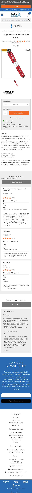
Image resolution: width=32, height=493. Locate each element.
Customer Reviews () (8, 41)
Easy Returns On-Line (16, 435)
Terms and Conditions (16, 438)
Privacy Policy (16, 440)
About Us (16, 418)
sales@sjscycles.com (17, 469)
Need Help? (16, 425)
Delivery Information (16, 433)
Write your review (16, 43)
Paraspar (19, 492)
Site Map (16, 442)
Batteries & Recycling (16, 423)
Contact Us (16, 420)
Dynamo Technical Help (16, 452)
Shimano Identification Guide (16, 450)
